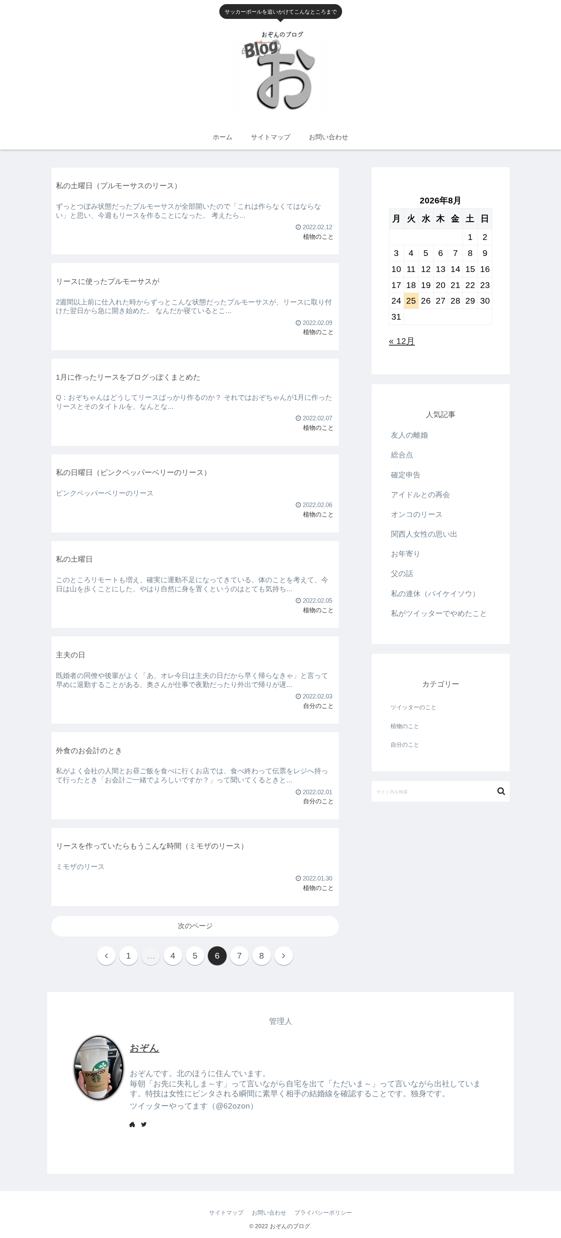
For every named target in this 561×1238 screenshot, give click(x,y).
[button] (501, 791)
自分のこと (405, 744)
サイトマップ (226, 1212)
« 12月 (402, 341)
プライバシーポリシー (323, 1212)
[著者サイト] (132, 1124)
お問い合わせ (269, 1212)
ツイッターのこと (414, 707)
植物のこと (405, 726)
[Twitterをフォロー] (144, 1124)
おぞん (144, 1047)
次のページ (195, 926)
